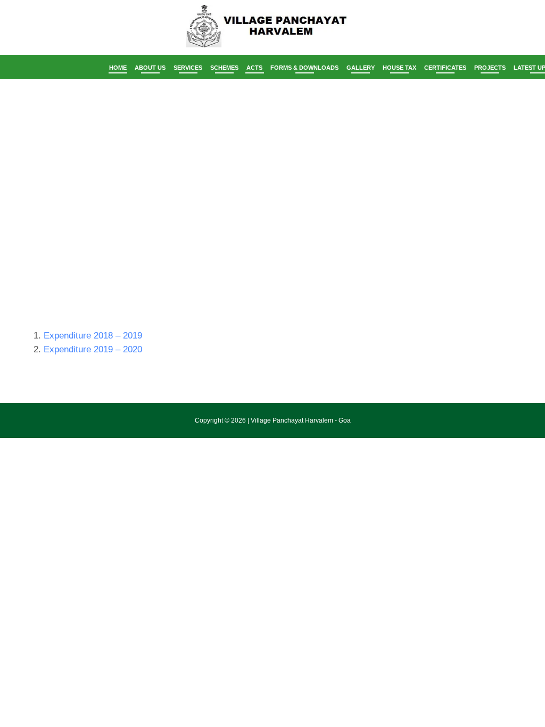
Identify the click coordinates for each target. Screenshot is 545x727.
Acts (254, 67)
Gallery (360, 67)
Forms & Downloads (304, 67)
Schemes (224, 67)
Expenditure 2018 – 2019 (93, 336)
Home (118, 67)
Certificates (445, 67)
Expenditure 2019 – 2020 (93, 349)
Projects (490, 67)
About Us (150, 67)
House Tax (399, 67)
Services (188, 67)
